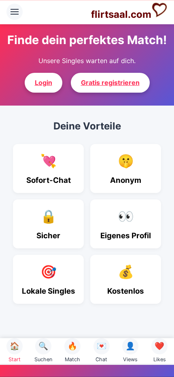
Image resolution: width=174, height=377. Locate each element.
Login (43, 82)
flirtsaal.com (121, 14)
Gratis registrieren (110, 82)
